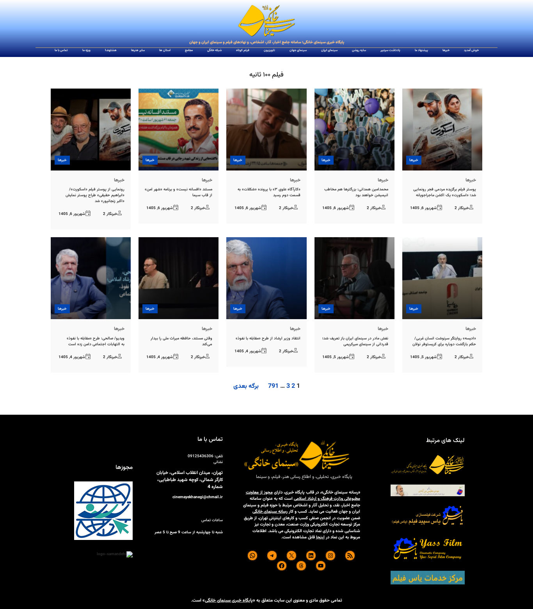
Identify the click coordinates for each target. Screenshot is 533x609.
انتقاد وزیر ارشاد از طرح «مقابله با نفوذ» (268, 338)
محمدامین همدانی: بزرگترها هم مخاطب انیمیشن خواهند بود (356, 192)
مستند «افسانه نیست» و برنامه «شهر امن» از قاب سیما (178, 192)
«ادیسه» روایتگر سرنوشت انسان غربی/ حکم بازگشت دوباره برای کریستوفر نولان (444, 341)
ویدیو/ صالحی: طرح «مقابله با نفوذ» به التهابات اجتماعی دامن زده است (95, 341)
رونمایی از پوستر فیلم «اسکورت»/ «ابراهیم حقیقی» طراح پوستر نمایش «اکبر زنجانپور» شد (95, 195)
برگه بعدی (246, 386)
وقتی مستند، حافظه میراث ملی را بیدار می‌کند (181, 341)
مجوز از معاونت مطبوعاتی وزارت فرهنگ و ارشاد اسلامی (303, 495)
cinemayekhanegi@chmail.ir (197, 497)
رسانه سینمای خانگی (270, 511)
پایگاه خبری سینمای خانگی (229, 600)
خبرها (413, 160)
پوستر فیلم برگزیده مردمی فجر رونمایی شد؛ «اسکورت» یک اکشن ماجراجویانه (444, 192)
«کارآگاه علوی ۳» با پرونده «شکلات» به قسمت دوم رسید (269, 192)
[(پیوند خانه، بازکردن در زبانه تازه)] (266, 21)
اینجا (320, 537)
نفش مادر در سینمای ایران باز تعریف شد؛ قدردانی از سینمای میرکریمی (355, 341)
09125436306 (200, 456)
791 (273, 386)
